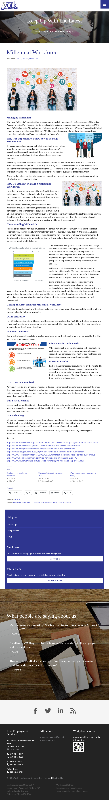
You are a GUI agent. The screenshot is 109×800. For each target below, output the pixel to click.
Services (55, 559)
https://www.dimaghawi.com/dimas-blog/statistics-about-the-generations (41, 448)
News (17, 500)
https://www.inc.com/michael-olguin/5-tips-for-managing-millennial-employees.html (45, 460)
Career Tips (12, 524)
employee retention (21, 502)
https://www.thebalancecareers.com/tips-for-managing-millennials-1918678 (42, 457)
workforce (67, 502)
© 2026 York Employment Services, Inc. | (25, 778)
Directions (14, 749)
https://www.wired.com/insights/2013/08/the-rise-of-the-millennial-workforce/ (43, 445)
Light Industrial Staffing (17, 791)
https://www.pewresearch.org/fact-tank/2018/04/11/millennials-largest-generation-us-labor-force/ (52, 442)
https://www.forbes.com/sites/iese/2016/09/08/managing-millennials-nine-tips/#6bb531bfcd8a (51, 454)
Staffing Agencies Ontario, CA (20, 784)
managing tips (47, 502)
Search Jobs (55, 580)
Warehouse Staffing (65, 784)
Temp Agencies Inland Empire (69, 788)
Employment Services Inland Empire (72, 791)
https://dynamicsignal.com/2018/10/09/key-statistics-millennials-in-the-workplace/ (45, 451)
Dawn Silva (33, 58)
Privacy (47, 778)
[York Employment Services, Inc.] (9, 5)
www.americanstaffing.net (52, 737)
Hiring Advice (13, 530)
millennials (57, 502)
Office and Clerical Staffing (19, 794)
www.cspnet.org (47, 740)
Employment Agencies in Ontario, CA (23, 788)
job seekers (35, 502)
